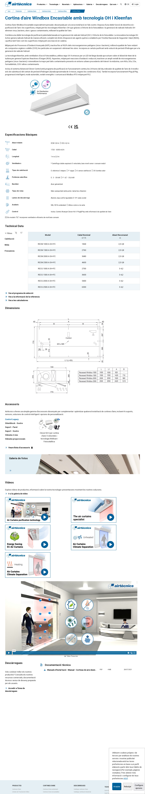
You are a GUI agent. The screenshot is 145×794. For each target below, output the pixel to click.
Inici (9, 11)
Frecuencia (9, 251)
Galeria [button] (89, 4)
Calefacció (9, 239)
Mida (7, 245)
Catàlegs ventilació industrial (82, 792)
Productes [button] (41, 4)
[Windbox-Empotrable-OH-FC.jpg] (59, 97)
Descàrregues (102, 4)
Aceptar (116, 786)
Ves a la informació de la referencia (24, 297)
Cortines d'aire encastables (51, 792)
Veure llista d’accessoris (19, 447)
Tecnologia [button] (54, 4)
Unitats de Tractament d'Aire (20, 792)
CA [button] (128, 4)
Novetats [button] (66, 4)
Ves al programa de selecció (20, 293)
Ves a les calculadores (18, 300)
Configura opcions (139, 786)
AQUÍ (126, 778)
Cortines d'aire (32, 11)
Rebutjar (127, 786)
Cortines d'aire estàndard (50, 789)
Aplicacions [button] (78, 4)
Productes (19, 11)
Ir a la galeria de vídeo (18, 494)
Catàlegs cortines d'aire (81, 789)
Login (136, 4)
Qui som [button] (113, 4)
